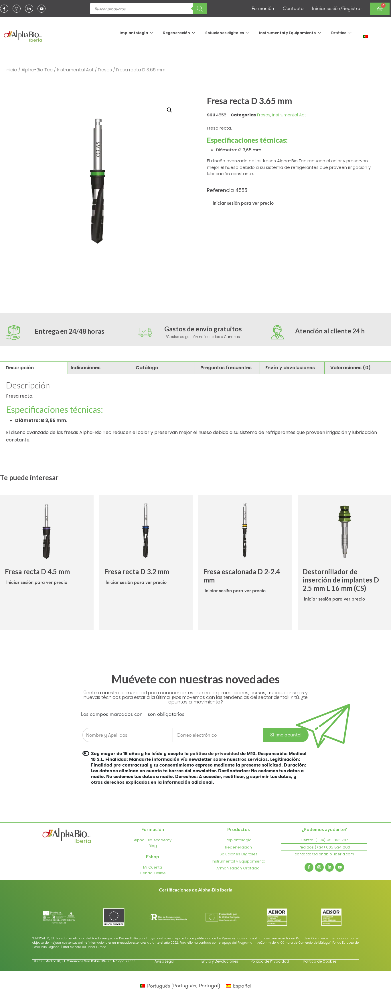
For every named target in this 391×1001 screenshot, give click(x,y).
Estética (339, 32)
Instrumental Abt (75, 70)
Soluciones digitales (224, 32)
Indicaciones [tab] (85, 367)
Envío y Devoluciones (220, 961)
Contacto (293, 8)
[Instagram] (17, 9)
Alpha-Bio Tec (37, 70)
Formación (263, 8)
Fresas (105, 70)
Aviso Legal (164, 961)
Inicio (11, 70)
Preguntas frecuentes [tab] (226, 367)
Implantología (134, 32)
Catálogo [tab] (147, 367)
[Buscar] (200, 8)
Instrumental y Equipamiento (287, 32)
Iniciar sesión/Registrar (337, 8)
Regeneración (176, 32)
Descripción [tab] (20, 367)
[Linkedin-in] (29, 9)
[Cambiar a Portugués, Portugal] (365, 36)
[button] (169, 110)
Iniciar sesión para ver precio (243, 203)
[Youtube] (41, 9)
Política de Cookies (320, 961)
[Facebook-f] (4, 9)
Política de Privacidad (270, 961)
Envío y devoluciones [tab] (290, 367)
